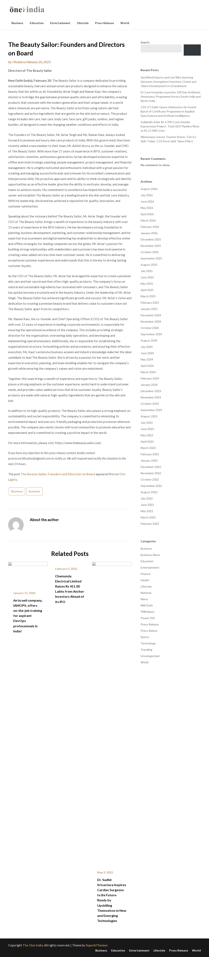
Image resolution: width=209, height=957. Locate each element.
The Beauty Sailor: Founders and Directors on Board (58, 474)
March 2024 (148, 372)
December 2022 (151, 467)
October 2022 (150, 479)
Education (37, 23)
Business (17, 23)
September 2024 (151, 334)
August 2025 (149, 264)
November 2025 (151, 245)
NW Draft (147, 605)
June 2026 (147, 201)
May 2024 (147, 359)
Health (145, 580)
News (144, 599)
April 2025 (147, 290)
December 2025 (151, 239)
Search (145, 42)
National (146, 592)
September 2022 (151, 485)
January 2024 (149, 384)
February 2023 (150, 454)
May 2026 (147, 207)
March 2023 (148, 448)
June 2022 (147, 504)
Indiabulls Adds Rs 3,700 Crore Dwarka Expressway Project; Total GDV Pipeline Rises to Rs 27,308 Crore (170, 126)
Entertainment (60, 23)
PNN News (148, 611)
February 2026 (150, 226)
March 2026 (148, 220)
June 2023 (147, 429)
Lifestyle (83, 23)
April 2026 (147, 214)
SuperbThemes (97, 945)
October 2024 (150, 328)
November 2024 (151, 321)
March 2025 (148, 296)
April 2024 (147, 365)
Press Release (104, 23)
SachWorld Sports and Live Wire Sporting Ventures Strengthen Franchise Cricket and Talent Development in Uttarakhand (168, 82)
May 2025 (147, 283)
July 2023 (147, 422)
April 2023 (147, 441)
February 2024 (150, 378)
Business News (150, 555)
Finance (145, 574)
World (124, 23)
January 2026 (149, 233)
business (34, 491)
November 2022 (151, 473)
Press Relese (149, 630)
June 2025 (147, 277)
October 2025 (150, 252)
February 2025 (150, 302)
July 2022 (147, 498)
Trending (146, 649)
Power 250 (148, 618)
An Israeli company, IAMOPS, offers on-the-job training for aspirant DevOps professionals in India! (27, 615)
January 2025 (149, 309)
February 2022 (150, 523)
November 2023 (151, 397)
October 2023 (150, 403)
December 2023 (151, 391)
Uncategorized (150, 656)
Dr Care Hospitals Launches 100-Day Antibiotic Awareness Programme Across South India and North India (171, 96)
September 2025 (151, 258)
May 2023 (147, 435)
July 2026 (147, 195)
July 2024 (147, 346)
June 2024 (147, 353)
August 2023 (149, 416)
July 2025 (147, 271)
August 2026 (149, 189)
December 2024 (151, 315)
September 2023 (151, 410)
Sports (145, 637)
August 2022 (149, 492)
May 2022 (147, 511)
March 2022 (148, 517)
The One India (33, 945)
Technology (148, 643)
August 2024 (149, 340)
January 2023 (149, 460)
